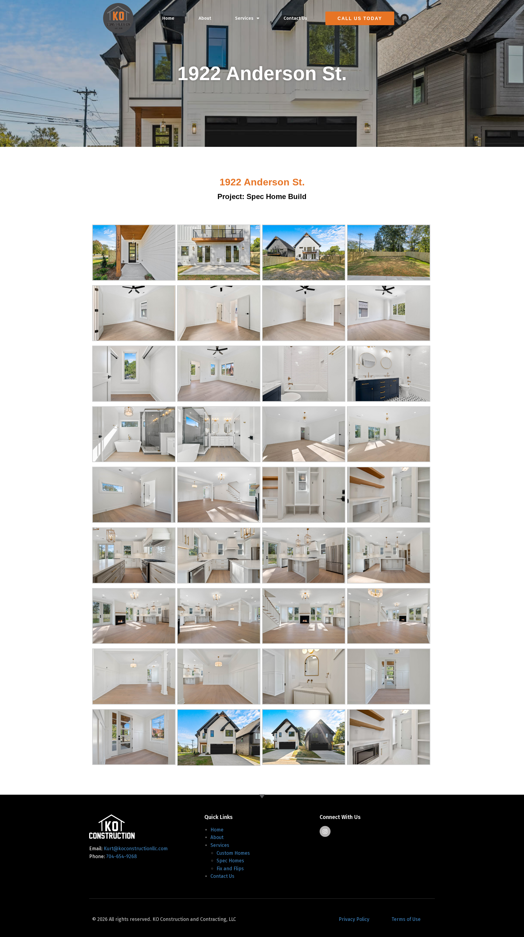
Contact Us (295, 18)
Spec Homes (230, 861)
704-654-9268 (121, 856)
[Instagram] (404, 18)
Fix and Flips (230, 868)
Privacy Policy (354, 919)
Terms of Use (406, 919)
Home (168, 18)
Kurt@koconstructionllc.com (136, 848)
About (205, 18)
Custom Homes (233, 853)
